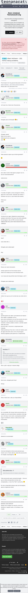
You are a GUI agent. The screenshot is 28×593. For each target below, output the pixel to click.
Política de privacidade (15, 564)
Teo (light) (12, 562)
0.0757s (24, 570)
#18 (26, 448)
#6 (26, 170)
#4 (26, 132)
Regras (18, 42)
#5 (26, 152)
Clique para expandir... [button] (14, 362)
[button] (26, 572)
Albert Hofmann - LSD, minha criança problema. (12, 84)
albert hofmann (21, 62)
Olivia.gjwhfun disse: (7, 470)
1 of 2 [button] (9, 514)
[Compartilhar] (24, 80)
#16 (26, 410)
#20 (26, 499)
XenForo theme (12, 568)
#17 (26, 434)
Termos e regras (5, 564)
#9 (26, 235)
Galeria (16, 68)
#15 (26, 395)
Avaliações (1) (9, 68)
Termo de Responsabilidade (9, 44)
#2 (26, 102)
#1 (26, 80)
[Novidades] (23, 6)
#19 (26, 466)
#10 (26, 264)
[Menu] (2, 6)
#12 (26, 311)
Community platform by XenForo (14, 567)
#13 (26, 345)
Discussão (21, 68)
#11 (26, 293)
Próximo (14, 514)
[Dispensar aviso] (25, 40)
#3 (26, 117)
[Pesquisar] (26, 6)
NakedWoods (6, 62)
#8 (26, 214)
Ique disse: (5, 349)
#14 (26, 377)
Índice (2, 68)
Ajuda (22, 564)
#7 (26, 190)
